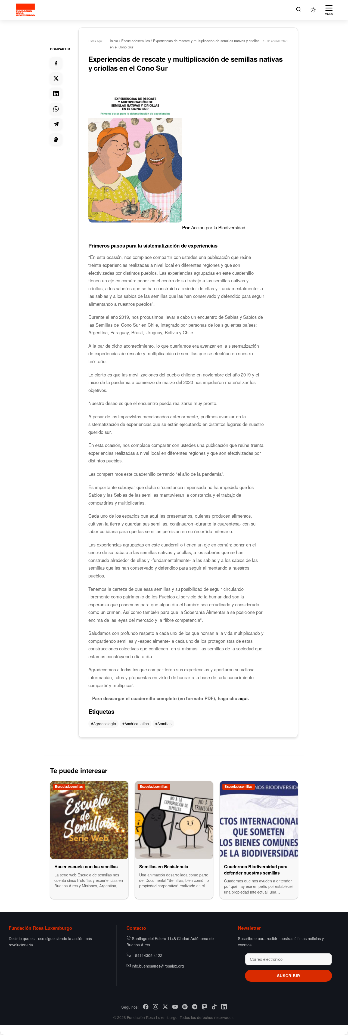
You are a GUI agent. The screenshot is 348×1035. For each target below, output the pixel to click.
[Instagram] (155, 1006)
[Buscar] (298, 10)
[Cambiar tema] (313, 9)
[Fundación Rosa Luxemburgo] (26, 10)
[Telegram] (194, 1006)
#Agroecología (103, 723)
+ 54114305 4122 (147, 955)
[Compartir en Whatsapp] (56, 109)
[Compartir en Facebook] (56, 63)
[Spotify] (185, 1006)
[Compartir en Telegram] (56, 124)
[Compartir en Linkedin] (56, 94)
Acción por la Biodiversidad (219, 227)
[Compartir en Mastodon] (56, 139)
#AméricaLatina (135, 723)
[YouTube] (175, 1006)
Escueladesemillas (135, 40)
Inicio (114, 40)
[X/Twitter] (165, 1006)
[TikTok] (214, 1006)
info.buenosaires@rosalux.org (158, 966)
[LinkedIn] (224, 1006)
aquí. (243, 698)
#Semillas (163, 723)
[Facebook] (145, 1006)
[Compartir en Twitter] (56, 78)
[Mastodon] (204, 1006)
